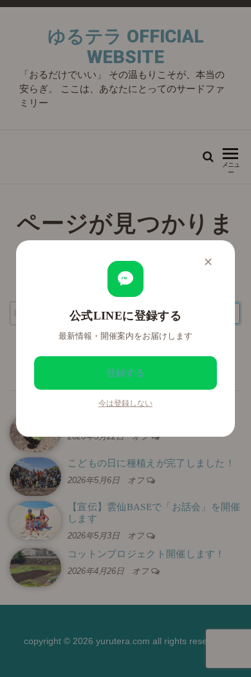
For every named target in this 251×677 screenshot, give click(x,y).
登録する (125, 372)
